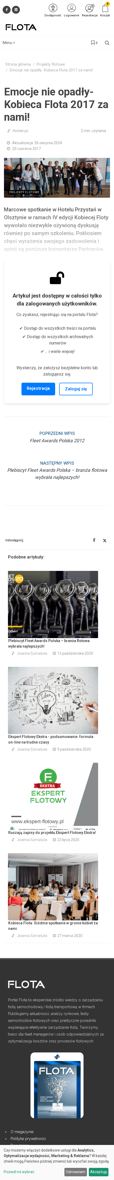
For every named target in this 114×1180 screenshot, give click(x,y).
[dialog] (57, 1162)
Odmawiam (75, 1172)
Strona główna (18, 64)
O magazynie (22, 1132)
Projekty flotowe (51, 64)
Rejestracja (38, 388)
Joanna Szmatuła (32, 653)
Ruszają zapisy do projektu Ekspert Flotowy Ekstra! (52, 833)
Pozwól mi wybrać (19, 1172)
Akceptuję (98, 1172)
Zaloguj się (76, 388)
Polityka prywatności (28, 1139)
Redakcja (20, 131)
